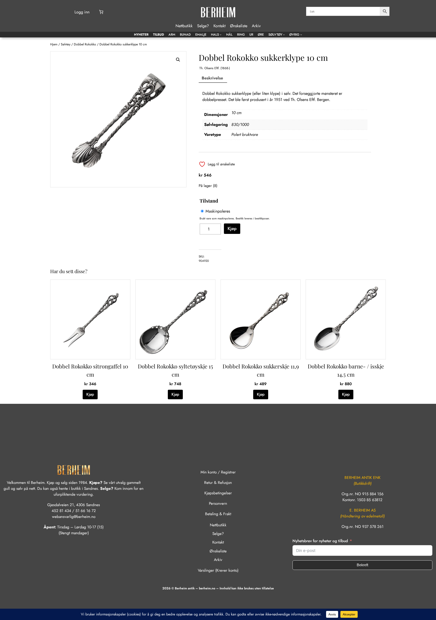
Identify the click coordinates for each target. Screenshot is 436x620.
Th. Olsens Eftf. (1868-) (214, 68)
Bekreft (362, 565)
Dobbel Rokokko (85, 44)
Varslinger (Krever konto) (218, 570)
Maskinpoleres (218, 211)
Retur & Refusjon (218, 482)
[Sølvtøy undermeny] (284, 34)
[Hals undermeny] (220, 34)
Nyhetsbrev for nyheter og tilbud (320, 541)
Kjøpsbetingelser (218, 493)
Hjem (53, 44)
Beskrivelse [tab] (212, 78)
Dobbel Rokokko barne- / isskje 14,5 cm (346, 370)
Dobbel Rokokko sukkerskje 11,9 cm (261, 370)
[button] (178, 60)
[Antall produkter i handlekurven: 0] (101, 12)
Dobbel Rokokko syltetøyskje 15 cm (175, 370)
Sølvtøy (65, 44)
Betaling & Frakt (218, 514)
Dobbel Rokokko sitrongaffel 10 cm (90, 370)
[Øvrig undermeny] (301, 34)
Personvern (218, 503)
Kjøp (232, 228)
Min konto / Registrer (218, 472)
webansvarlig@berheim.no (73, 516)
